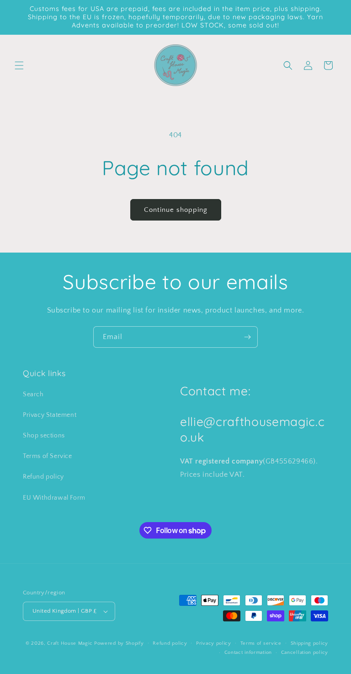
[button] (19, 65)
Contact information (248, 652)
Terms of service (261, 643)
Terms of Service (47, 456)
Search (33, 394)
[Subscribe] (247, 337)
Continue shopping (175, 210)
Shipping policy (310, 643)
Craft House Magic (69, 643)
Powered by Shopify (119, 643)
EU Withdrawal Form (54, 497)
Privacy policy (213, 643)
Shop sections (44, 435)
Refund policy (43, 476)
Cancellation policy (304, 652)
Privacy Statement (49, 415)
